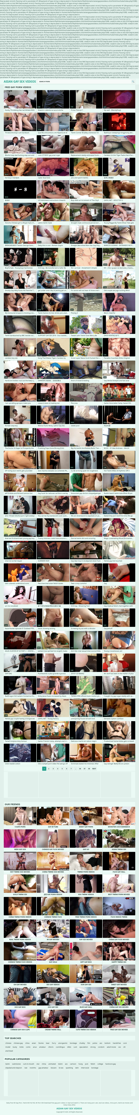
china (27, 1043)
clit (124, 1047)
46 (80, 769)
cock (125, 1043)
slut (38, 1064)
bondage (73, 1043)
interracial (85, 1068)
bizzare (53, 1068)
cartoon (73, 1064)
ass (101, 1043)
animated (52, 1064)
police (95, 1043)
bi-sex (61, 1068)
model (7, 1047)
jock (86, 1064)
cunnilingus (60, 1047)
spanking (69, 1068)
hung (81, 1064)
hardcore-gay (110, 1064)
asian (34, 1043)
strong (93, 1047)
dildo (69, 1047)
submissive (16, 1064)
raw (25, 1068)
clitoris (50, 1047)
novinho (33, 1068)
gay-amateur (43, 1068)
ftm (88, 1043)
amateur (42, 1047)
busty (15, 1047)
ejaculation (83, 1047)
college (100, 1064)
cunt (75, 1047)
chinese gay (18, 1043)
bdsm (60, 1064)
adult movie (111, 1047)
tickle (21, 1047)
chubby (82, 1043)
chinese (8, 1043)
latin (77, 1068)
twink (7, 1064)
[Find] (133, 81)
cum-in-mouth (28, 1064)
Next (94, 769)
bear (48, 1043)
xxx (119, 1047)
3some (41, 1043)
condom (101, 1047)
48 (89, 769)
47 (84, 769)
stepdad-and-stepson (13, 1068)
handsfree (117, 1043)
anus (35, 1047)
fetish (93, 1064)
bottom (107, 1043)
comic (28, 1047)
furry (54, 1043)
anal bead (9, 1051)
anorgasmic (62, 1043)
